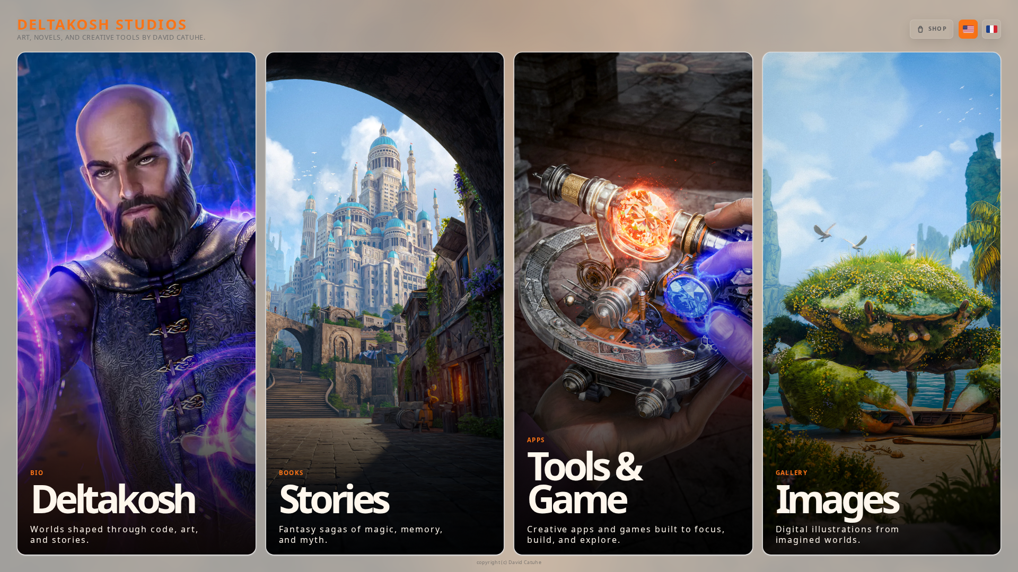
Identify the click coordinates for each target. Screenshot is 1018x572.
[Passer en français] (991, 29)
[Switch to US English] (968, 29)
